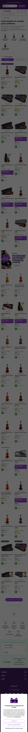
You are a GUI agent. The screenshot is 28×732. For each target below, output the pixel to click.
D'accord (14, 721)
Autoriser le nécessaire (14, 725)
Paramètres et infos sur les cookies (14, 728)
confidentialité (17, 717)
